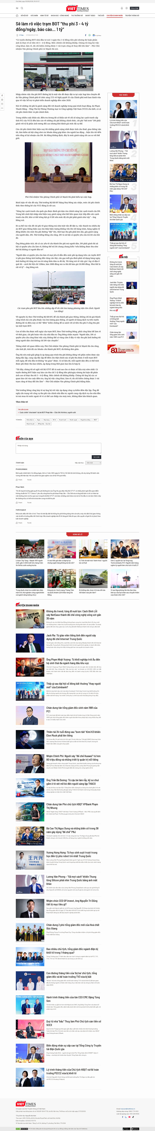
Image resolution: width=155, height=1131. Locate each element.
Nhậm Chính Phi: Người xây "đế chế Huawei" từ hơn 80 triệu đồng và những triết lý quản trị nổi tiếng (73, 757)
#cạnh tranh (62, 420)
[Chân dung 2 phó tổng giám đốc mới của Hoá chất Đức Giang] (30, 932)
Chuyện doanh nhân (115, 15)
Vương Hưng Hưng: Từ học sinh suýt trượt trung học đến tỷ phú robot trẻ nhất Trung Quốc (71, 854)
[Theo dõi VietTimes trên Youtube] (129, 1117)
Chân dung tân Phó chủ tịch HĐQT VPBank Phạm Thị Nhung (72, 806)
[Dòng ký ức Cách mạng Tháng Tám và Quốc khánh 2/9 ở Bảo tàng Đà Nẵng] (61, 578)
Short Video (90, 15)
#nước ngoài (73, 420)
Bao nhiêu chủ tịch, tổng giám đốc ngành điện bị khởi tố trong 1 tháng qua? (72, 950)
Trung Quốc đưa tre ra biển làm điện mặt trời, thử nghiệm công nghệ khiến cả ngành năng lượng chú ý (30, 592)
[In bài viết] (89, 35)
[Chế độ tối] (126, 8)
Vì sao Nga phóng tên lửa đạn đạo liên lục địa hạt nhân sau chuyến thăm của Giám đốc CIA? (125, 592)
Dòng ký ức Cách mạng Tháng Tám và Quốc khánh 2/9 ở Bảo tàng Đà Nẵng (60, 592)
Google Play (135, 1129)
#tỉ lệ (54, 420)
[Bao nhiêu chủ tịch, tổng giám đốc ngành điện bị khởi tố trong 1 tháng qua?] (30, 956)
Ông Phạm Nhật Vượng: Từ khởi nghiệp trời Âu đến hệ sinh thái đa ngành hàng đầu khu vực (117, 304)
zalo (126, 1117)
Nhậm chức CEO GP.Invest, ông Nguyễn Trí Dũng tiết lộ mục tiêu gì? (71, 902)
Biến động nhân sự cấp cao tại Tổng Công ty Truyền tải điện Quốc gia (120, 217)
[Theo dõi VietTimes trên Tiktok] (133, 1117)
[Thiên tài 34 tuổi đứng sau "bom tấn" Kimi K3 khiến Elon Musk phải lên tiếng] (30, 739)
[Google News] (96, 35)
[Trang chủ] (17, 15)
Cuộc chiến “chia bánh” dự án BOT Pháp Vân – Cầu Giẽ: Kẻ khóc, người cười (48, 412)
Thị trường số (77, 15)
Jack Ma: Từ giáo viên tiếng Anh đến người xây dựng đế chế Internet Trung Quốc (117, 287)
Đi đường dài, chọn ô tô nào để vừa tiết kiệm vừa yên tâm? (92, 591)
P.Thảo (21, 35)
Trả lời (29, 480)
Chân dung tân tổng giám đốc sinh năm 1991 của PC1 (117, 334)
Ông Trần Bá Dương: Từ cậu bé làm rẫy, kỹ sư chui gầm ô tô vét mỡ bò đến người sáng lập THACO (72, 781)
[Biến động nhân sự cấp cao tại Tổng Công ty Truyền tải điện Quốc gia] (123, 204)
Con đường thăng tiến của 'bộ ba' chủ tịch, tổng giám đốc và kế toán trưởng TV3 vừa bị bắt (71, 974)
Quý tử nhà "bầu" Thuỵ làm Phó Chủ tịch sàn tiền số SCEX (73, 1023)
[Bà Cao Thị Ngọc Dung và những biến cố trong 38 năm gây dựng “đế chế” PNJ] (123, 173)
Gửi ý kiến (96, 457)
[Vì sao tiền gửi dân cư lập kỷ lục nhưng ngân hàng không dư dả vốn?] (61, 548)
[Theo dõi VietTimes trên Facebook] (122, 1117)
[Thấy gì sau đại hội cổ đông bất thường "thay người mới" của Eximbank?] (123, 232)
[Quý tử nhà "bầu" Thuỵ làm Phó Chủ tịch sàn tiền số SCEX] (30, 1029)
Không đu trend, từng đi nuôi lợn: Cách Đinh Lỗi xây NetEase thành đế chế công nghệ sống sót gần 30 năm (116, 269)
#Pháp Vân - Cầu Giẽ (44, 424)
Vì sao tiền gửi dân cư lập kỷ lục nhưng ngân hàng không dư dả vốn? (60, 562)
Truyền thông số (132, 15)
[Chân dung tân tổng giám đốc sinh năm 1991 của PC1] (131, 335)
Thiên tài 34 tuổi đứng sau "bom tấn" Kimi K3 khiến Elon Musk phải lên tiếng (73, 733)
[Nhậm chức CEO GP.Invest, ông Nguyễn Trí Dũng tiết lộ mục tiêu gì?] (30, 908)
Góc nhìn (34, 15)
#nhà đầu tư (30, 420)
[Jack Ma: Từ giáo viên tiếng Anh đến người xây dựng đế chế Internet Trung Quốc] (131, 285)
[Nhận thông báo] (122, 8)
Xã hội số (24, 15)
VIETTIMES (77, 8)
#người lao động (85, 420)
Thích (20, 480)
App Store (126, 1129)
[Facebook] (86, 35)
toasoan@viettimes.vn (127, 1109)
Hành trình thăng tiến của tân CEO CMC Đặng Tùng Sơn (73, 999)
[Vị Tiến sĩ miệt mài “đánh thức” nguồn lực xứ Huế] (93, 548)
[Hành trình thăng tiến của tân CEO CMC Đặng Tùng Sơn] (30, 1004)
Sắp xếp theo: (79, 463)
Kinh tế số (44, 15)
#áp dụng (46, 420)
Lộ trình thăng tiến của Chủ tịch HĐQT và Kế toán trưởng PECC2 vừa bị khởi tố (119, 123)
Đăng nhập (134, 8)
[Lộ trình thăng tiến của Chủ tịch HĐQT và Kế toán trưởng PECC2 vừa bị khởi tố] (123, 109)
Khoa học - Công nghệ (60, 15)
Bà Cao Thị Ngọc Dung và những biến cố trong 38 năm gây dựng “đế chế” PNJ (119, 187)
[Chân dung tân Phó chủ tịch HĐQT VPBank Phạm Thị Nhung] (30, 811)
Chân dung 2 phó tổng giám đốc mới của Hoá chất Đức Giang (72, 926)
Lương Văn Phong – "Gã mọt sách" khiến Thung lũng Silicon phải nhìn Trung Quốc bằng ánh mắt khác (119, 155)
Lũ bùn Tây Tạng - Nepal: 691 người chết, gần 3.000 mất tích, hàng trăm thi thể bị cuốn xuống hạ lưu (29, 563)
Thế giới (101, 15)
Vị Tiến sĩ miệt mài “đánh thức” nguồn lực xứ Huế (93, 562)
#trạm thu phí (30, 424)
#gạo (38, 420)
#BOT (95, 420)
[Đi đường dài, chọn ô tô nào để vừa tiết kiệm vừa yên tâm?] (93, 578)
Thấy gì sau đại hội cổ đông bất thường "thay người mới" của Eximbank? (120, 245)
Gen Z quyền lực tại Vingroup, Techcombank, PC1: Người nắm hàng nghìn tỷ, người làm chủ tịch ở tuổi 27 (125, 563)
